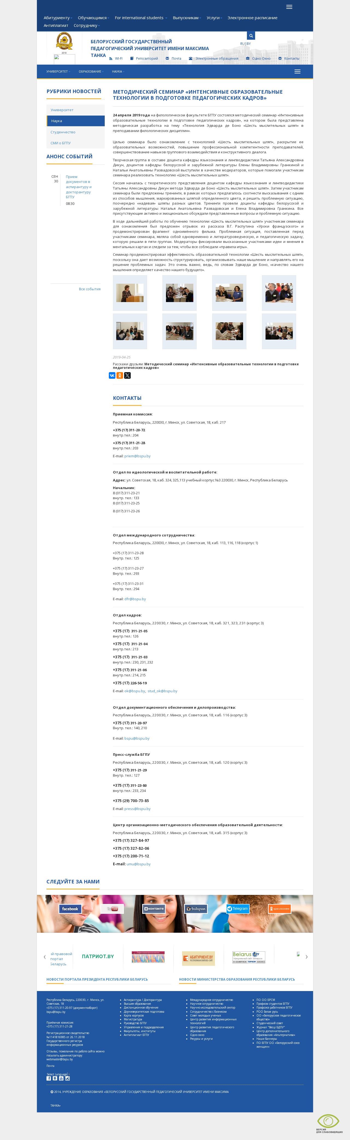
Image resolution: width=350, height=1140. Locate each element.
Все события (89, 288)
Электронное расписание (253, 17)
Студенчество (63, 132)
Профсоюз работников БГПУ (274, 1007)
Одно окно (197, 1035)
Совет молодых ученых (205, 1015)
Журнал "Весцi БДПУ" (270, 1027)
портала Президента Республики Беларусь (97, 979)
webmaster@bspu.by (59, 1059)
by (249, 43)
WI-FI (118, 58)
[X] (127, 375)
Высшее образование (137, 1004)
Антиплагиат (56, 25)
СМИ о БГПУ (61, 142)
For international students (140, 17)
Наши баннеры (266, 1039)
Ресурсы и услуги (201, 1039)
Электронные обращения (217, 58)
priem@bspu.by (137, 455)
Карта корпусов (134, 1015)
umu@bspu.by (139, 864)
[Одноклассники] (119, 375)
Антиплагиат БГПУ (136, 1035)
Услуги (213, 17)
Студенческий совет (269, 1023)
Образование (90, 71)
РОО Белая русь (267, 1011)
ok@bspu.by (134, 690)
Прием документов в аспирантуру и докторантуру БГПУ (79, 186)
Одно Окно (261, 58)
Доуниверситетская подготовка (144, 1011)
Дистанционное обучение (141, 1007)
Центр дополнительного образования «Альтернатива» (275, 1033)
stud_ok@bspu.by (162, 690)
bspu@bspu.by (137, 738)
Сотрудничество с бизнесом (208, 1011)
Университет (57, 71)
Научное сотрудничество (206, 1004)
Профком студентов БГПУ (272, 1004)
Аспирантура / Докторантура (143, 1000)
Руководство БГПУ (135, 1023)
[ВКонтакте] (112, 375)
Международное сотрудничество (211, 1000)
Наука (117, 71)
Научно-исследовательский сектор (212, 1007)
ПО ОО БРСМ (265, 1000)
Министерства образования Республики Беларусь (237, 979)
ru (242, 43)
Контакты (291, 58)
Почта (176, 58)
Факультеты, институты (140, 1031)
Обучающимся (92, 17)
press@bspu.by (137, 808)
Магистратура (133, 1019)
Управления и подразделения (144, 1027)
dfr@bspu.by (135, 598)
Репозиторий (147, 58)
